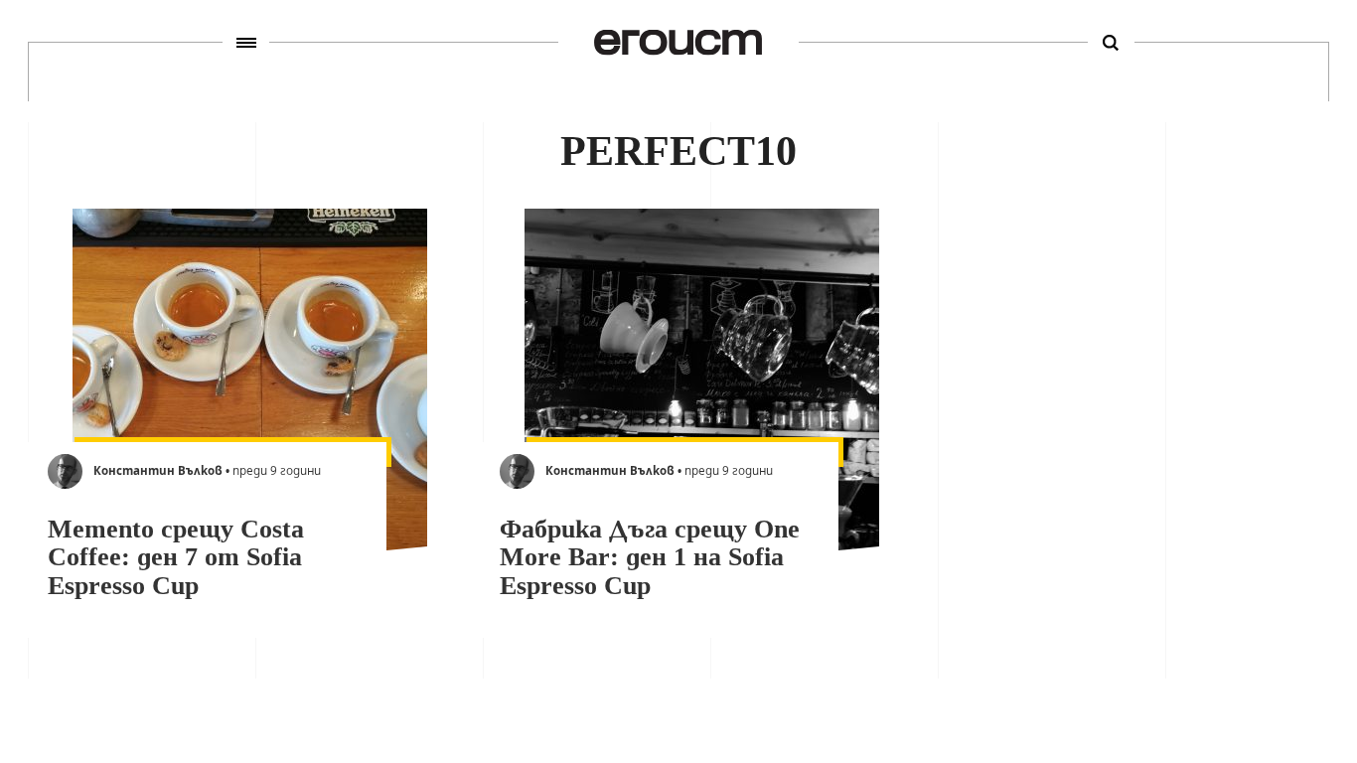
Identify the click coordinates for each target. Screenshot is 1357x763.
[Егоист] (678, 42)
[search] (1111, 43)
